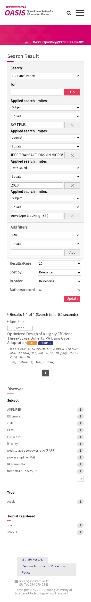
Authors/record (22, 290)
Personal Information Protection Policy (43, 569)
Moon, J (26, 362)
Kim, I (13, 362)
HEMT (11, 430)
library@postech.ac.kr (34, 581)
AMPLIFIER (14, 409)
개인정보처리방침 (32, 560)
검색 (69, 13)
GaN (10, 423)
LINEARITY (14, 437)
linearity (12, 444)
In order (16, 281)
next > (81, 479)
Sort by (15, 272)
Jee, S (39, 362)
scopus (12, 532)
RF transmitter (16, 464)
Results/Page (20, 264)
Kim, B (52, 362)
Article (11, 501)
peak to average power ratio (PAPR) (31, 450)
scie (9, 525)
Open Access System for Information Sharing (29, 12)
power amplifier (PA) (21, 457)
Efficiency (13, 416)
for (13, 85)
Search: (17, 68)
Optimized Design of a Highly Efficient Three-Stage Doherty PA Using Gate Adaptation (39, 338)
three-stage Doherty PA (22, 471)
